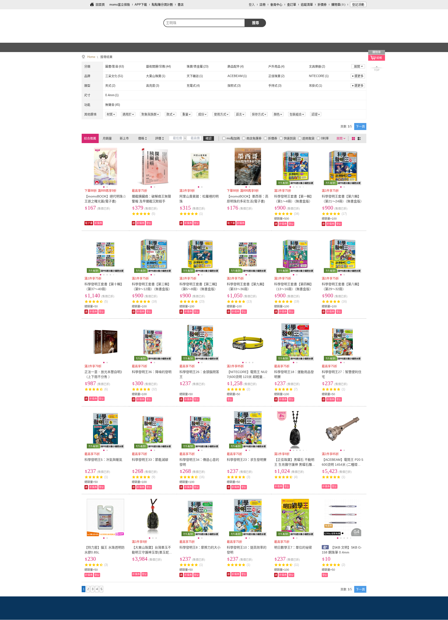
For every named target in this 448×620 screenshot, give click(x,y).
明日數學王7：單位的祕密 (293, 547)
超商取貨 (308, 138)
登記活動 (358, 4)
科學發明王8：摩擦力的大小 (199, 547)
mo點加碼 (233, 138)
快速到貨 (290, 138)
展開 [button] (357, 66)
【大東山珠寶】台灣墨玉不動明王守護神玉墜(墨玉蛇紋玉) (152, 552)
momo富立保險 (119, 4)
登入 (252, 4)
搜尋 (255, 23)
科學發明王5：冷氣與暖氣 (103, 459)
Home (91, 57)
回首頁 (100, 4)
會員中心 (276, 4)
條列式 (360, 138)
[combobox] (204, 22)
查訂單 (291, 4)
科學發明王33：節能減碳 (150, 459)
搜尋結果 (105, 57)
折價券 (322, 4)
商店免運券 (254, 138)
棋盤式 (354, 138)
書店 (181, 4)
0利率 (325, 138)
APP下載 (141, 4)
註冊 (262, 4)
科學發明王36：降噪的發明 (152, 372)
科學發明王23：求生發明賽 (246, 459)
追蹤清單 (307, 4)
